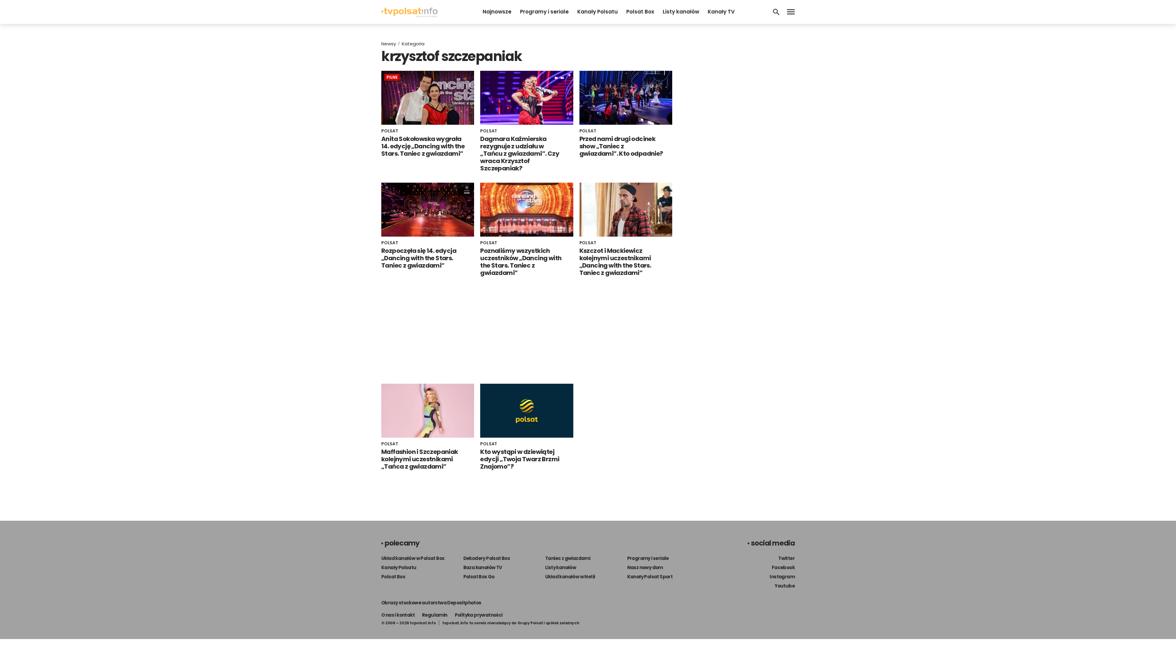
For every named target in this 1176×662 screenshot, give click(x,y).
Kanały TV (721, 11)
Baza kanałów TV (482, 567)
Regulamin (434, 615)
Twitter (786, 558)
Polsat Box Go (479, 576)
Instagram (782, 576)
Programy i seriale (544, 11)
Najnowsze (497, 11)
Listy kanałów (681, 11)
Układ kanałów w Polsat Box (412, 558)
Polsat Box (640, 11)
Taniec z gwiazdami (567, 558)
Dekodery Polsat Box (486, 558)
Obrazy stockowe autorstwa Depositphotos (431, 602)
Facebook (783, 567)
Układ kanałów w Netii (570, 576)
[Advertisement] (526, 330)
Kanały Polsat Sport (650, 576)
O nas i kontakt (398, 615)
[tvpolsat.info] (409, 15)
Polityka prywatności (479, 615)
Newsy (388, 43)
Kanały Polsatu (597, 11)
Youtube (785, 586)
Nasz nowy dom (645, 567)
